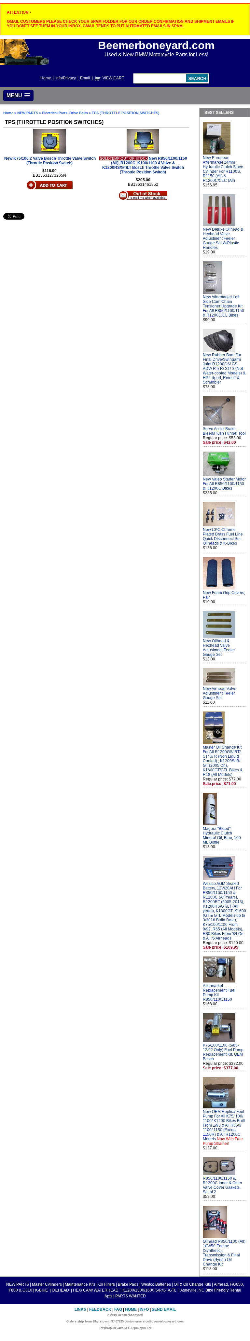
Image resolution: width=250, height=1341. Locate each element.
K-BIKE (42, 1290)
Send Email (164, 1309)
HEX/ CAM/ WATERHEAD (96, 1290)
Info (144, 1309)
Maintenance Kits (80, 1284)
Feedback (100, 1309)
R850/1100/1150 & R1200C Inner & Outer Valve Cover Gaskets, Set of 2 (222, 1185)
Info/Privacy (65, 78)
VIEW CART (113, 78)
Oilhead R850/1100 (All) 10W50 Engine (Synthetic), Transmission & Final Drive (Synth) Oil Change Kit (224, 1252)
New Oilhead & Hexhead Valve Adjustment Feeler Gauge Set (219, 648)
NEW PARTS (27, 113)
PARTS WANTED (130, 1296)
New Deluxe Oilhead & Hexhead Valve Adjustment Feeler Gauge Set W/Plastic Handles (223, 238)
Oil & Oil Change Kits (192, 1284)
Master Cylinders (47, 1284)
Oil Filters (106, 1284)
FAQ (118, 1309)
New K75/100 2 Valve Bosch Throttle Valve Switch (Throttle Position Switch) (50, 160)
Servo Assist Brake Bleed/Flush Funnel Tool (224, 431)
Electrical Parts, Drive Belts (65, 113)
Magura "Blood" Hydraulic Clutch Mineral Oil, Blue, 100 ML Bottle (222, 835)
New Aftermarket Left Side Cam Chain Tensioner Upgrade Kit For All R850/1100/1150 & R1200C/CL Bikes (223, 306)
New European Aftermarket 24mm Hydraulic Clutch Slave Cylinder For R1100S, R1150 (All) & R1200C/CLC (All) (223, 169)
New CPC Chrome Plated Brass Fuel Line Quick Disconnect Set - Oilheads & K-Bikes (223, 536)
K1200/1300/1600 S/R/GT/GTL (149, 1290)
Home (45, 78)
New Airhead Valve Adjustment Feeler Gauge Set (219, 693)
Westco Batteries (156, 1284)
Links (80, 1309)
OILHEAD (61, 1290)
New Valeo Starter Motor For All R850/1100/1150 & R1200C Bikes (224, 484)
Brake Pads (128, 1284)
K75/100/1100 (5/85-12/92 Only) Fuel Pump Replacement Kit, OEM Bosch (223, 1052)
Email (85, 78)
